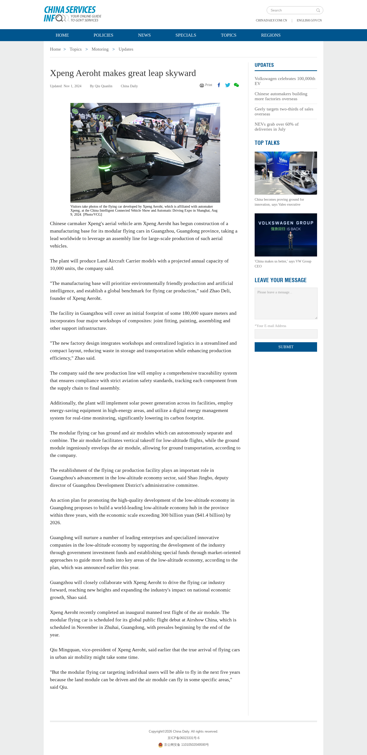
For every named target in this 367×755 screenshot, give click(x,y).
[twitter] (227, 85)
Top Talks (267, 143)
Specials (186, 35)
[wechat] (236, 85)
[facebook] (218, 85)
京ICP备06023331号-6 (183, 738)
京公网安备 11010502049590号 (186, 745)
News (144, 35)
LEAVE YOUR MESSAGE (281, 280)
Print (208, 85)
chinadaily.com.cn (271, 20)
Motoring (100, 49)
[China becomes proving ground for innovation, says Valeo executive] (286, 173)
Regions (271, 35)
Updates (126, 49)
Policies (103, 35)
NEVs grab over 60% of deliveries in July (277, 127)
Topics (228, 35)
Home (62, 35)
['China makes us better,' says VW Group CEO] (286, 235)
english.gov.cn (309, 20)
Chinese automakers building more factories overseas (281, 96)
